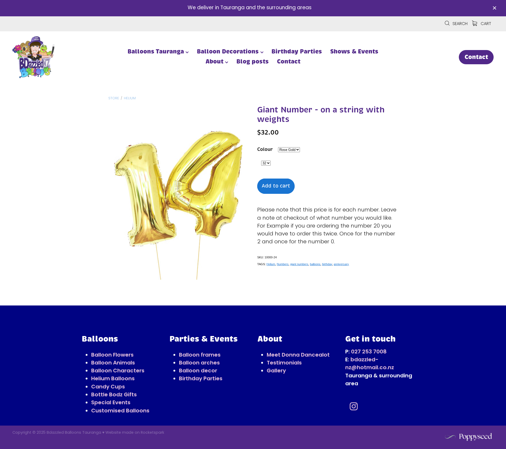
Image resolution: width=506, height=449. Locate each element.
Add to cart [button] (276, 186)
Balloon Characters (117, 371)
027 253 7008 (369, 352)
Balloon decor (198, 371)
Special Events (110, 402)
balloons (315, 264)
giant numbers (299, 264)
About (215, 61)
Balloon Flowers (112, 355)
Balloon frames (200, 355)
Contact (288, 61)
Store (113, 98)
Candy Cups (108, 387)
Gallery (276, 371)
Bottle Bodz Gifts (114, 395)
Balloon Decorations (228, 51)
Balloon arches (199, 363)
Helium (130, 98)
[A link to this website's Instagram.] (353, 406)
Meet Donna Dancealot (298, 355)
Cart (485, 24)
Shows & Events (354, 51)
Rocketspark (152, 433)
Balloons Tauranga (157, 51)
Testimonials (284, 363)
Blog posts (252, 61)
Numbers (283, 264)
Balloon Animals (113, 363)
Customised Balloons (120, 411)
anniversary (341, 264)
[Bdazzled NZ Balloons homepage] (60, 57)
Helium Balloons (113, 378)
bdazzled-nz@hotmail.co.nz (369, 364)
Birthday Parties (296, 51)
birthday (327, 264)
